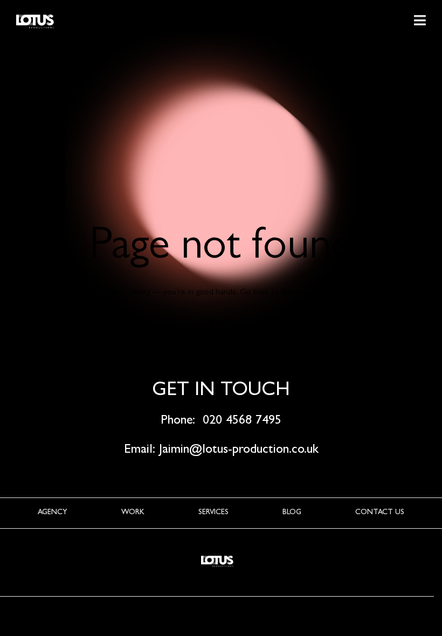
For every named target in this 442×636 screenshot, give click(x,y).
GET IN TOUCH (221, 391)
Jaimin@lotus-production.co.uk (239, 450)
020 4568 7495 (242, 421)
